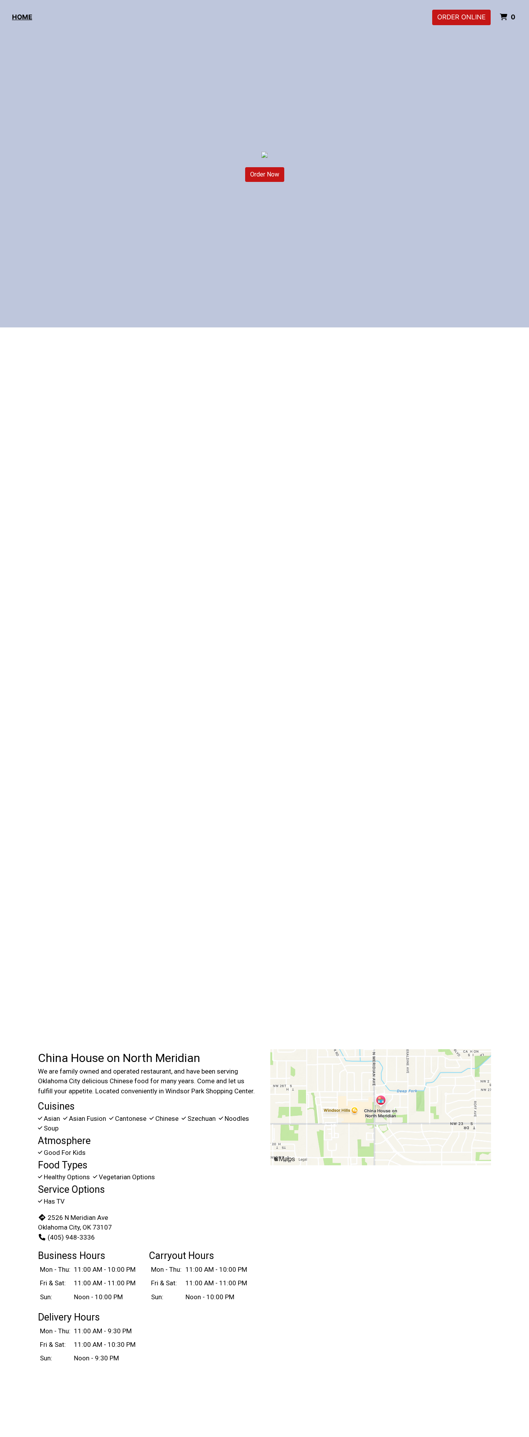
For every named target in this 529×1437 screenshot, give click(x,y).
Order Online (461, 17)
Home (22, 17)
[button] (39, 614)
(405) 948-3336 (71, 1237)
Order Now (264, 174)
